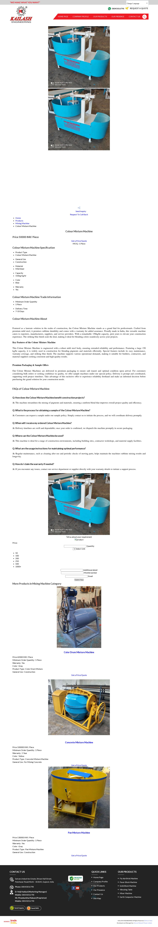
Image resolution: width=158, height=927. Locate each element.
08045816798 (118, 8)
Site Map (97, 898)
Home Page (63, 16)
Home (18, 218)
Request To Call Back (79, 214)
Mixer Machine (126, 893)
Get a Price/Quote (79, 241)
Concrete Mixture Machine (79, 742)
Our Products (100, 16)
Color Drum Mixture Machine (79, 652)
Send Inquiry (80, 211)
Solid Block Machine (128, 886)
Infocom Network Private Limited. (143, 923)
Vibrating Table (126, 889)
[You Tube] (77, 889)
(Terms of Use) (148, 920)
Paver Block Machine (128, 882)
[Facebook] (74, 889)
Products (19, 220)
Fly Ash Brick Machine (129, 878)
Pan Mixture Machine (79, 832)
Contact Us (134, 16)
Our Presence (117, 16)
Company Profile (81, 16)
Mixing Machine (22, 223)
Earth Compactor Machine (130, 897)
